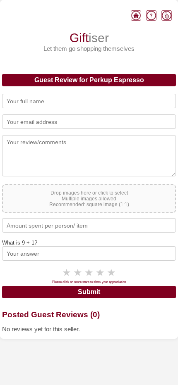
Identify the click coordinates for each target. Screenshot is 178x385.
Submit (89, 291)
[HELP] (151, 16)
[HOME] (136, 16)
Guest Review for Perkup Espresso (89, 79)
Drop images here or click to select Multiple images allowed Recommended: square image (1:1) (89, 198)
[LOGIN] (166, 16)
